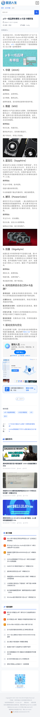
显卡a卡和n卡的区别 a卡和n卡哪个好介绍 (20, 624)
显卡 (5, 416)
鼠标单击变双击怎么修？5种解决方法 (18, 571)
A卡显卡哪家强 (22, 412)
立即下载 (19, 352)
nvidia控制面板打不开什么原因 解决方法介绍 (22, 429)
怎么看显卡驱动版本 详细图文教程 (17, 642)
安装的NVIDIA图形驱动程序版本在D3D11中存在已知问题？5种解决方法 (19, 492)
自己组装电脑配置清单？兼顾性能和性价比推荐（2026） (21, 591)
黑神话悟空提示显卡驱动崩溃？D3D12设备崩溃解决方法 (20, 465)
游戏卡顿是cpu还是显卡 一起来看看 (18, 664)
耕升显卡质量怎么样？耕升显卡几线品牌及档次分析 (21, 613)
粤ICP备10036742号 (27, 707)
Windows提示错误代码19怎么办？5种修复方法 (21, 597)
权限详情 (33, 702)
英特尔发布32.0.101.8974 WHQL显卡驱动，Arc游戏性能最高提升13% (19, 519)
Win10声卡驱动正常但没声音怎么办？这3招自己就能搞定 (21, 539)
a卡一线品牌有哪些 (9, 412)
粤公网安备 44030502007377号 (21, 712)
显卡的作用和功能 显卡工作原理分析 (18, 659)
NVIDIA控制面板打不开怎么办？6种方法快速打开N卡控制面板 (21, 560)
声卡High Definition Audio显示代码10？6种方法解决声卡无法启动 (21, 546)
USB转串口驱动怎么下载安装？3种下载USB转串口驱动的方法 (21, 584)
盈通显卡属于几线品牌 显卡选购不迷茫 (19, 647)
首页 (2, 8)
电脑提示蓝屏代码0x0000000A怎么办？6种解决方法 (21, 553)
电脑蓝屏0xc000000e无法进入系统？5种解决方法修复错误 (21, 577)
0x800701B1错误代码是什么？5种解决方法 (20, 566)
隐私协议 (26, 702)
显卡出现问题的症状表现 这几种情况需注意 (20, 629)
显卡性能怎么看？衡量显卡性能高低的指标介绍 (21, 619)
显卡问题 (7, 8)
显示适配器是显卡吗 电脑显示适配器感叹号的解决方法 (21, 653)
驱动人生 (26, 332)
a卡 (12, 44)
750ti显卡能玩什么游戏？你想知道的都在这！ (22, 425)
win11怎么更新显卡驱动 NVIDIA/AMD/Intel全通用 (21, 636)
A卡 (31, 412)
